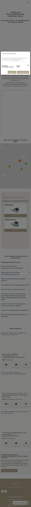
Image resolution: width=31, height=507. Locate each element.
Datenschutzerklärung (7, 60)
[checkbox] (28, 65)
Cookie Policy (21, 60)
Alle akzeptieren (23, 72)
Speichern (12, 72)
